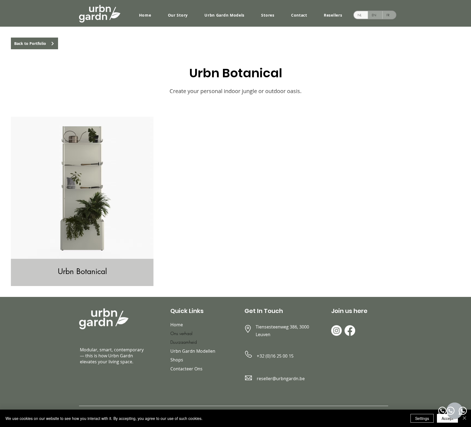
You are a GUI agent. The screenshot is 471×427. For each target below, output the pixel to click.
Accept (447, 418)
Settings (422, 418)
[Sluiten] (464, 418)
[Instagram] (336, 330)
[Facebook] (350, 330)
